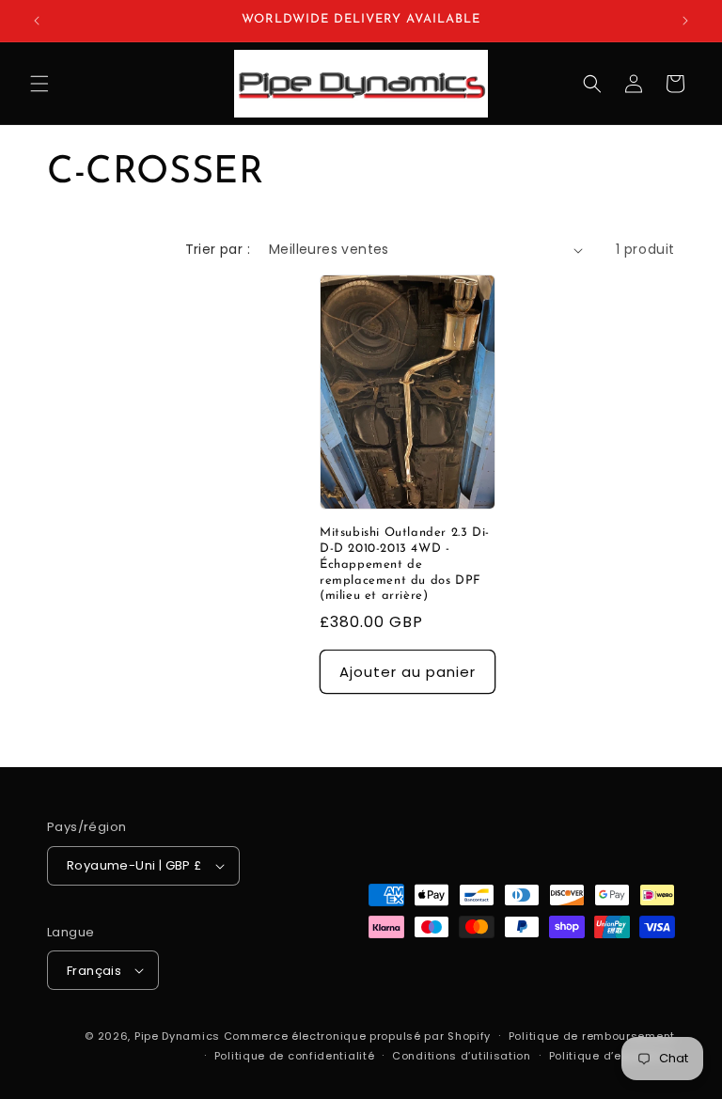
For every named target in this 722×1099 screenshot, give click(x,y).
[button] (39, 83)
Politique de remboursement (592, 1036)
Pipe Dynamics (177, 1036)
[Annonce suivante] (685, 20)
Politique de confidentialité (294, 1055)
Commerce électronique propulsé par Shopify (357, 1036)
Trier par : (217, 249)
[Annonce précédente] (36, 20)
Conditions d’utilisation (461, 1055)
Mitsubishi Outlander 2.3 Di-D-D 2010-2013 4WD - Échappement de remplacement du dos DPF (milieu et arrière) (405, 564)
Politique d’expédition (612, 1055)
